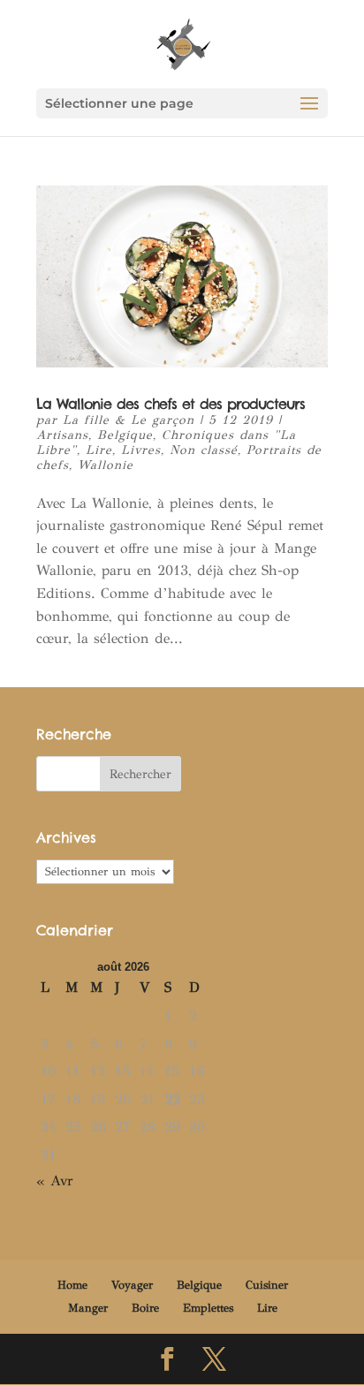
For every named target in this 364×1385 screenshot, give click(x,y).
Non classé (204, 450)
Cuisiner (267, 1285)
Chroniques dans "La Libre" (166, 443)
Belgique (125, 435)
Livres (141, 450)
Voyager (132, 1285)
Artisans (62, 435)
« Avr (54, 1180)
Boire (145, 1308)
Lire (99, 450)
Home (72, 1285)
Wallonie (105, 465)
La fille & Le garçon (128, 420)
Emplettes (208, 1308)
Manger (88, 1308)
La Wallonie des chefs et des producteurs (170, 403)
